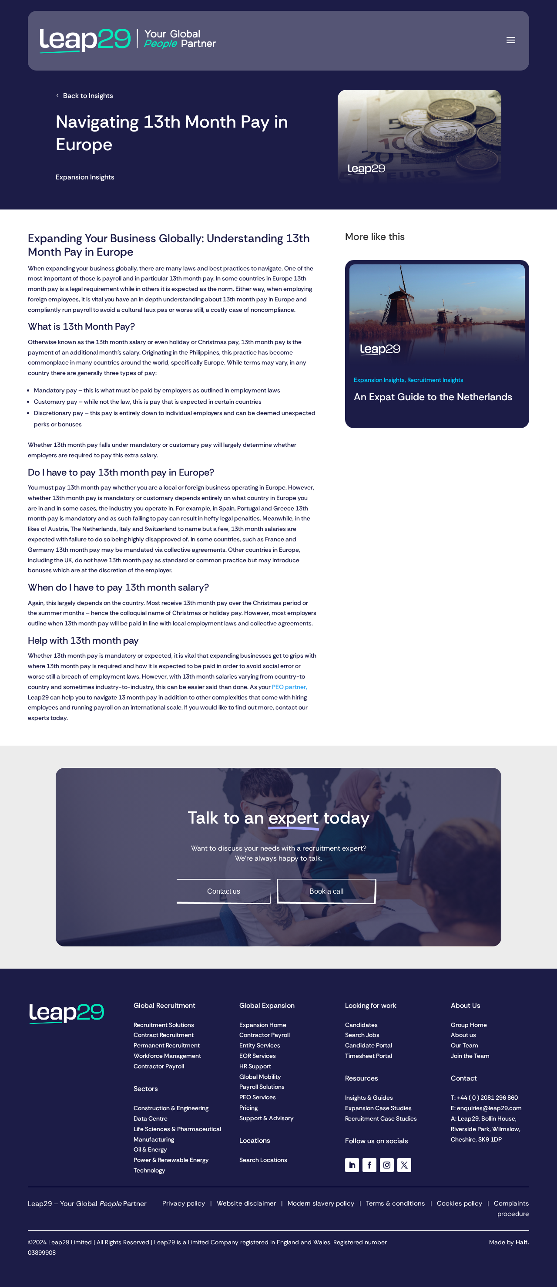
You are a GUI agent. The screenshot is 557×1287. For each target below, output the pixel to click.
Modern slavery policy (320, 1203)
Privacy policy (183, 1203)
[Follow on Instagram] (387, 1165)
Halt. (522, 1242)
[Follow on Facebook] (369, 1165)
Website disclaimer (246, 1203)
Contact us (223, 891)
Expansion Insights (85, 177)
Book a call (326, 891)
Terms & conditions (395, 1203)
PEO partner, (289, 687)
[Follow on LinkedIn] (352, 1165)
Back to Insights (88, 95)
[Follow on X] (404, 1165)
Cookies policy (459, 1203)
